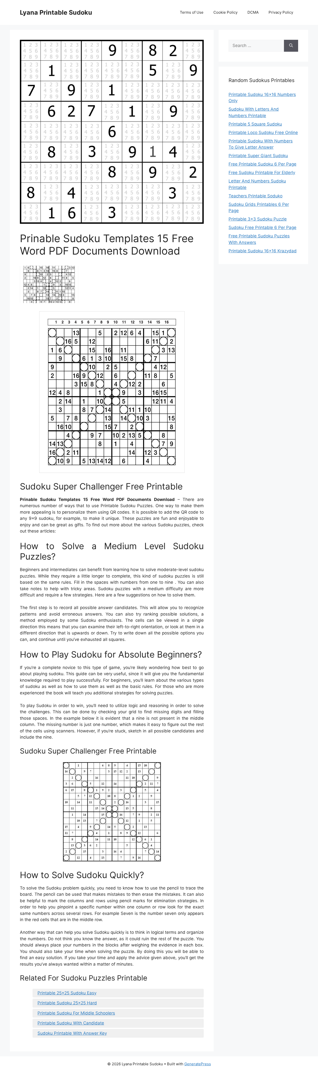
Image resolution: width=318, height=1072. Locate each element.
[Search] (291, 46)
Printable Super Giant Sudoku (258, 155)
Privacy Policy (281, 12)
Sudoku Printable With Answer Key (72, 1033)
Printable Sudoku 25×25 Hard (67, 1002)
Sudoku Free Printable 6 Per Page (262, 227)
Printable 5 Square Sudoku (255, 124)
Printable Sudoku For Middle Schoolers (76, 1013)
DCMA (253, 12)
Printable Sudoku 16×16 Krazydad (263, 250)
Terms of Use (191, 12)
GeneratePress (197, 1064)
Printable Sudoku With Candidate (71, 1023)
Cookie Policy (225, 12)
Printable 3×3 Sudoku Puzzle (258, 219)
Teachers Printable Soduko (255, 195)
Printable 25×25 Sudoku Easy (67, 992)
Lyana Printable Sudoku (56, 12)
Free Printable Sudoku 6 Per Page (262, 164)
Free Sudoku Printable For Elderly (262, 172)
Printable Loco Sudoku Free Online (263, 132)
